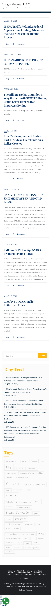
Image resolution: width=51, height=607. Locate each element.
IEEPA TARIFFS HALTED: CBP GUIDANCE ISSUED (23, 61)
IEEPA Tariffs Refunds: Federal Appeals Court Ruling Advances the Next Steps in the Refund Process (24, 32)
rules (20, 543)
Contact (26, 578)
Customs (13, 483)
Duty (7, 490)
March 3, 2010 (10, 244)
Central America (11, 473)
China (40, 473)
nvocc (41, 533)
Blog (7, 44)
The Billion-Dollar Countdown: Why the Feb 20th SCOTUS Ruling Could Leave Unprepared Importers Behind (25, 100)
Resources (27, 574)
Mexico (16, 528)
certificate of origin (27, 473)
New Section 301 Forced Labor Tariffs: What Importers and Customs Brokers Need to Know (23, 402)
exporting (11, 495)
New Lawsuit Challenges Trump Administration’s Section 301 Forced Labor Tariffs (25, 390)
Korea (38, 524)
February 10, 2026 (12, 89)
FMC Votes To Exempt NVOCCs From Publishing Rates (24, 251)
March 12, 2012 (10, 131)
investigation (29, 524)
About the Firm (23, 571)
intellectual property (13, 524)
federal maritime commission (18, 502)
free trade (9, 507)
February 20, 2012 (12, 189)
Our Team (38, 571)
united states (10, 552)
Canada (34, 461)
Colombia (9, 477)
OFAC (26, 538)
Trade (8, 547)
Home (10, 571)
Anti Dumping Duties (12, 461)
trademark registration (32, 548)
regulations (10, 543)
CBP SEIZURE (32, 469)
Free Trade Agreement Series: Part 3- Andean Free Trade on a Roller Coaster (23, 139)
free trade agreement (23, 507)
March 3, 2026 (10, 21)
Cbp (9, 467)
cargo (42, 461)
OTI (33, 538)
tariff (27, 543)
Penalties (41, 538)
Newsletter (41, 574)
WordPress (28, 587)
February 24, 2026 (12, 54)
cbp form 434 (20, 469)
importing (20, 518)
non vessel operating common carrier (20, 534)
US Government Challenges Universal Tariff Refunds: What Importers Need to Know (23, 379)
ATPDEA (24, 461)
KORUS (8, 528)
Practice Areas (13, 574)
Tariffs (35, 543)
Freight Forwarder (18, 512)
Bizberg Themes (25, 590)
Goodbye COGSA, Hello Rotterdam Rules (19, 303)
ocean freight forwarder (13, 538)
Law (7, 179)
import (8, 520)
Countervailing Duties (22, 477)
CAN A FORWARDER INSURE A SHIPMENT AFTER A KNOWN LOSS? (24, 198)
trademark (17, 548)
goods (36, 513)
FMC (37, 501)
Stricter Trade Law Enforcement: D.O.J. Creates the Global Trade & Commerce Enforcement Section (25, 415)
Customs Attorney (34, 484)
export (28, 490)
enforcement (17, 490)
